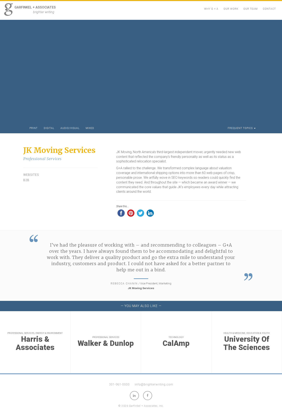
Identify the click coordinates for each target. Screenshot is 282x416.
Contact (269, 8)
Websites (31, 174)
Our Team (250, 8)
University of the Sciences (246, 343)
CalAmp (176, 343)
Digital (49, 128)
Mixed (90, 128)
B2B (26, 180)
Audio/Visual (69, 128)
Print (34, 128)
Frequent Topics (241, 128)
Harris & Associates (35, 343)
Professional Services (42, 158)
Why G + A (211, 8)
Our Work (231, 8)
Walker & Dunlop (106, 343)
